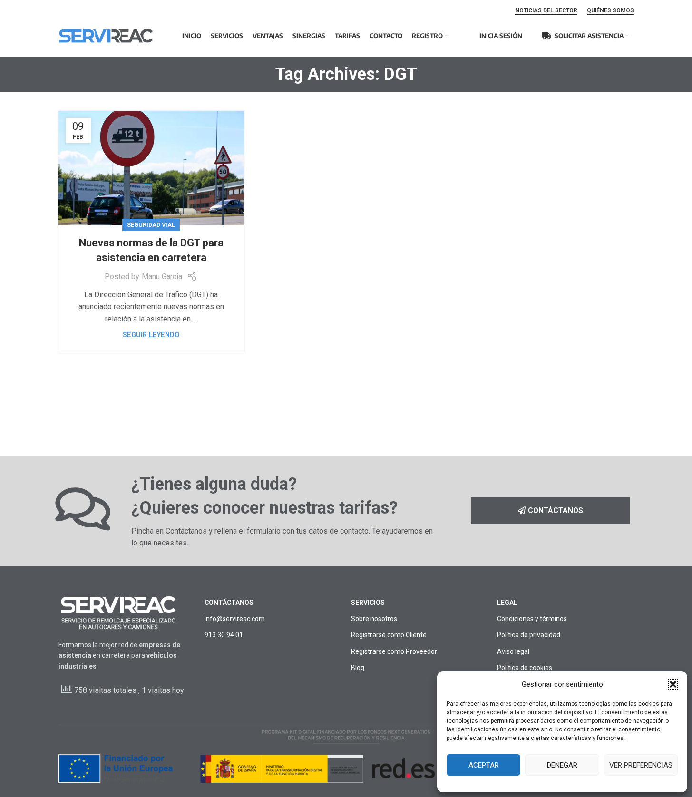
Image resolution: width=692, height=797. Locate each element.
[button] (673, 684)
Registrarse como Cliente (389, 635)
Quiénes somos (610, 10)
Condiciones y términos (532, 618)
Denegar (562, 765)
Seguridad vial (151, 224)
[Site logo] (106, 34)
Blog (357, 667)
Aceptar (483, 765)
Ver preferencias (641, 765)
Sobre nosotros (374, 618)
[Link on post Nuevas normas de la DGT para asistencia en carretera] (151, 168)
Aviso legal (513, 651)
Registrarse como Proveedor (394, 651)
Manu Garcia (162, 276)
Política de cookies (524, 667)
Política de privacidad (528, 635)
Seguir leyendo (151, 335)
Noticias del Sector (546, 10)
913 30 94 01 (224, 635)
